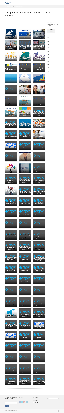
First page (16, 2)
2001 (47, 71)
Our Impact (25, 2)
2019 (47, 47)
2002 (47, 70)
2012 (47, 55)
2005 (47, 65)
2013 (47, 54)
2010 (47, 58)
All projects (51, 29)
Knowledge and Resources (32, 2)
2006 (47, 64)
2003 (47, 68)
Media (39, 2)
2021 (47, 44)
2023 (47, 41)
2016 (47, 50)
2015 (47, 51)
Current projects (52, 31)
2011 (47, 57)
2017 (47, 48)
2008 (47, 61)
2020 (47, 45)
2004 (47, 67)
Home (5, 6)
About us (20, 2)
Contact (36, 400)
